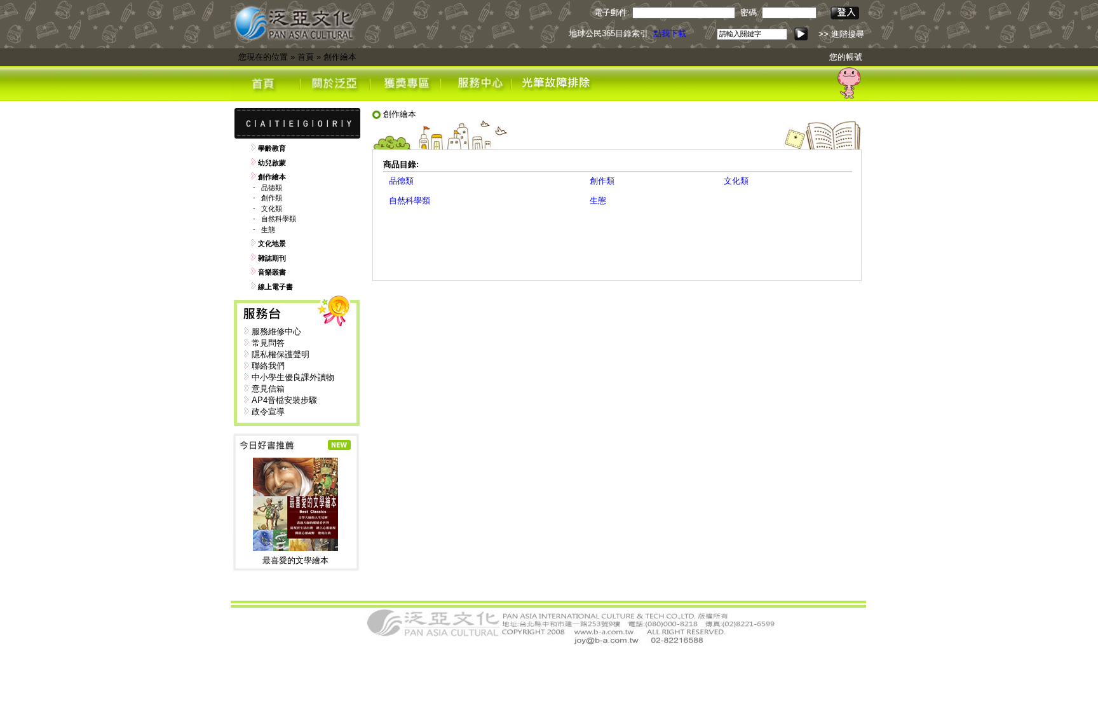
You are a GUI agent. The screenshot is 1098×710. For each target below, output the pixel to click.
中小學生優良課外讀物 (293, 377)
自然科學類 (278, 218)
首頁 (305, 57)
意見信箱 (268, 388)
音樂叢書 (272, 272)
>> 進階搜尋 (841, 34)
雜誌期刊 (272, 258)
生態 (268, 229)
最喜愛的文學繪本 (295, 560)
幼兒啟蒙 (272, 163)
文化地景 (272, 243)
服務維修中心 (276, 331)
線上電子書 (275, 286)
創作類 (271, 197)
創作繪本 (339, 57)
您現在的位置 (263, 57)
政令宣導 (268, 411)
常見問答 (268, 343)
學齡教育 (272, 148)
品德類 (271, 187)
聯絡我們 (268, 366)
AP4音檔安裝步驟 (284, 400)
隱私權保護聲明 (280, 354)
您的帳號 (845, 57)
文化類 (271, 208)
